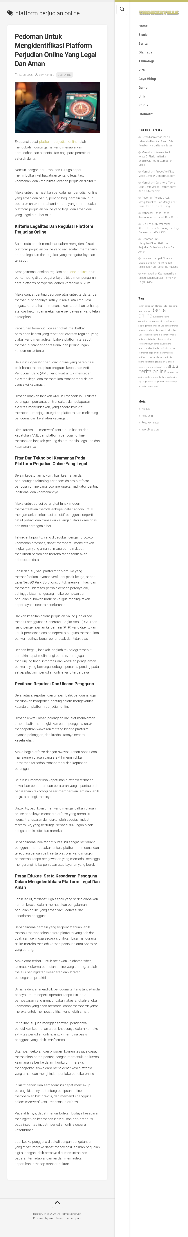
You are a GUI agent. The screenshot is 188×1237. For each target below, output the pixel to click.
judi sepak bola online (148, 335)
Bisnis (142, 35)
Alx (79, 1218)
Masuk (146, 408)
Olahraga (145, 52)
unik (140, 386)
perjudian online (168, 348)
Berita (143, 43)
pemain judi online (162, 344)
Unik (141, 96)
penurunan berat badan (149, 348)
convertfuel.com (145, 321)
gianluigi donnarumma (167, 326)
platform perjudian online (58, 141)
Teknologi (146, 61)
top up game (144, 381)
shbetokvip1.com (159, 367)
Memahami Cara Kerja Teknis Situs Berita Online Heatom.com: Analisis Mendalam (157, 187)
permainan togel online (148, 353)
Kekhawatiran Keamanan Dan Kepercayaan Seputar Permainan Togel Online (157, 277)
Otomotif (145, 114)
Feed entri (147, 415)
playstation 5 (161, 362)
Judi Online (64, 74)
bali (167, 306)
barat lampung (145, 311)
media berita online (153, 339)
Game (142, 87)
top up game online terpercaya (164, 381)
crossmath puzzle (161, 321)
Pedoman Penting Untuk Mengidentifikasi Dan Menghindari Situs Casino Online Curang (157, 202)
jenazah (162, 330)
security (147, 367)
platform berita (166, 353)
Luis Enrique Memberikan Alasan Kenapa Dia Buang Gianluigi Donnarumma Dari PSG (158, 228)
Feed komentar (150, 422)
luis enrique (164, 335)
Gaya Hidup (147, 79)
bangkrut (173, 306)
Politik (143, 105)
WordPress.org (151, 429)
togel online (172, 377)
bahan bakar (144, 306)
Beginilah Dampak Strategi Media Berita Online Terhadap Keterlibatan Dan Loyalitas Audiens (158, 262)
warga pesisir (154, 386)
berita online (152, 313)
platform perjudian (147, 357)
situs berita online (158, 369)
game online (150, 326)
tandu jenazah (151, 377)
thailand (162, 377)
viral (145, 386)
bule (155, 317)
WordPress (56, 1218)
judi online (171, 330)
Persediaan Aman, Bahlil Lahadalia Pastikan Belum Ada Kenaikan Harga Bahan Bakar (155, 141)
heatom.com (144, 330)
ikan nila (154, 330)
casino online (163, 317)
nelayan (149, 344)
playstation (149, 362)
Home (143, 26)
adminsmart (46, 74)
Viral (142, 70)
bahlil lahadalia (158, 306)
